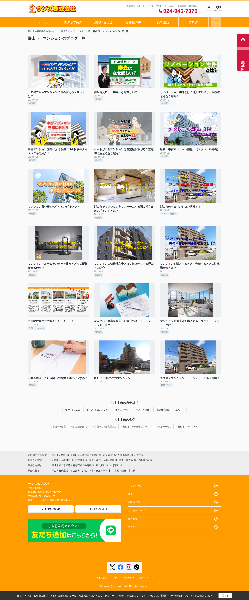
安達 (98, 470)
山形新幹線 (116, 465)
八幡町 (142, 460)
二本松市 (84, 455)
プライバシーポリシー (123, 577)
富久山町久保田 (128, 460)
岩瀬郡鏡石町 (127, 455)
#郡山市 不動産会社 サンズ (137, 426)
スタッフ (132, 494)
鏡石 (123, 470)
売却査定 (163, 22)
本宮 (91, 470)
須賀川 (106, 470)
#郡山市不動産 (58, 426)
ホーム (43, 22)
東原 (92, 460)
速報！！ (179, 409)
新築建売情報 (163, 409)
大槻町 (55, 460)
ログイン (208, 10)
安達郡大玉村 (98, 455)
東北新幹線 (102, 465)
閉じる (225, 595)
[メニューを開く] (216, 22)
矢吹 (84, 470)
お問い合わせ (103, 22)
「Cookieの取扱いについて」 (181, 596)
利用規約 (103, 577)
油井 (98, 460)
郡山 (54, 470)
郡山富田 (75, 470)
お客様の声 (133, 22)
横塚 (149, 460)
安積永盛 (63, 470)
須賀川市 (112, 455)
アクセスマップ (136, 510)
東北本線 (57, 465)
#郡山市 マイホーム (187, 426)
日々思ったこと (72, 409)
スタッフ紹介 (73, 22)
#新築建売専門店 (79, 426)
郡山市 (55, 455)
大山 (105, 460)
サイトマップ (146, 577)
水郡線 (67, 465)
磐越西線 (78, 465)
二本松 (115, 470)
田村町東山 (81, 460)
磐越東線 (89, 465)
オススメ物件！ (143, 409)
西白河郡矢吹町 (69, 455)
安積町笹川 (67, 460)
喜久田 (132, 470)
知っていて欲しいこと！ (98, 409)
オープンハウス (123, 409)
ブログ (193, 22)
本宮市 (139, 455)
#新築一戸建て (164, 426)
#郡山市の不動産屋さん (104, 426)
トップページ (135, 485)
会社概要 (132, 518)
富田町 (114, 460)
